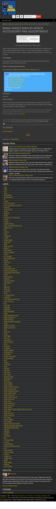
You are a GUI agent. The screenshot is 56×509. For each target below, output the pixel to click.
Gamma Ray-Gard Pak (10, 270)
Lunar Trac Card (8, 301)
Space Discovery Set (10, 389)
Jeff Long (6, 289)
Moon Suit (7, 332)
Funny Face (7, 266)
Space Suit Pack (9, 413)
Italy (5, 285)
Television (7, 432)
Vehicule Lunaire (9, 452)
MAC (5, 303)
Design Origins (8, 240)
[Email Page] (4, 123)
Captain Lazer (8, 228)
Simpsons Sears (8, 377)
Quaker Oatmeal (9, 350)
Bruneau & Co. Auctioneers (12, 217)
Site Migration (8, 379)
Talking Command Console (12, 423)
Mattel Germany (8, 319)
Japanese (7, 287)
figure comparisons (9, 258)
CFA (5, 230)
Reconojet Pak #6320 (15, 84)
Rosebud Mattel (8, 358)
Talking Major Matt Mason (11, 428)
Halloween (7, 279)
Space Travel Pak (9, 415)
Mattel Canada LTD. (10, 317)
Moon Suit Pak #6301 (15, 77)
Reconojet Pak (8, 352)
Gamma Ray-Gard (9, 268)
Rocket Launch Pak (9, 356)
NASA (6, 334)
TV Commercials (9, 440)
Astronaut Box (8, 209)
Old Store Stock (8, 342)
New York (6, 338)
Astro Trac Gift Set (9, 203)
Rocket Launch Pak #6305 (16, 79)
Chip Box (6, 232)
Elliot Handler (8, 250)
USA (5, 448)
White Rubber (8, 462)
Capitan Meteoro (9, 224)
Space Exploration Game (11, 391)
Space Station (8, 407)
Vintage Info (7, 456)
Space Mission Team (10, 393)
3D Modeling (7, 195)
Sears (5, 366)
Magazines (7, 309)
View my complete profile (10, 486)
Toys (5, 438)
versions (6, 454)
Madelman (7, 307)
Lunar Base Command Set (11, 299)
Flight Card (7, 262)
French (6, 264)
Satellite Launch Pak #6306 (16, 81)
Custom (6, 238)
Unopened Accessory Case (12, 446)
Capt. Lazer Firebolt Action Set (13, 226)
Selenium (6, 368)
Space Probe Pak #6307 (16, 82)
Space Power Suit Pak (10, 397)
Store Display (8, 421)
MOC (5, 330)
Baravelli (6, 213)
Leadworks (7, 297)
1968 (5, 187)
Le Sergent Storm (9, 295)
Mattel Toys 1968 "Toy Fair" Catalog (24, 69)
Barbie (6, 215)
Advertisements (8, 197)
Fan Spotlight (8, 256)
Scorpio (6, 362)
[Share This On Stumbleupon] (41, 121)
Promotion (7, 346)
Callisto (6, 219)
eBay (5, 244)
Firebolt (6, 260)
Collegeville (7, 236)
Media (6, 323)
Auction (6, 211)
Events (6, 254)
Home (6, 24)
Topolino (6, 434)
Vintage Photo (8, 458)
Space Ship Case (9, 405)
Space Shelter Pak (9, 403)
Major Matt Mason (9, 311)
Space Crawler (8, 385)
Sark (5, 360)
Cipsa (5, 234)
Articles (6, 201)
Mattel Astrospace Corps (11, 315)
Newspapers (7, 340)
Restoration (7, 354)
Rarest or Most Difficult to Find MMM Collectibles (23, 146)
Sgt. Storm (7, 372)
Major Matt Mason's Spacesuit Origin (19, 153)
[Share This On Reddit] (47, 121)
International (7, 283)
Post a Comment (7, 131)
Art (5, 199)
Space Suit (7, 411)
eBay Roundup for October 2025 (18, 167)
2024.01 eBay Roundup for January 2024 (21, 175)
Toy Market (7, 436)
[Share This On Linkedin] (39, 121)
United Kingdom (8, 444)
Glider (5, 275)
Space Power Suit (9, 395)
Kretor (6, 293)
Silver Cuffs (7, 375)
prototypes (7, 348)
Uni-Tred (6, 442)
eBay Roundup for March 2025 (18, 160)
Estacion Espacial (9, 252)
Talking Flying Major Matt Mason (13, 426)
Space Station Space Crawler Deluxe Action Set (18, 409)
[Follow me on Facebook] (13, 16)
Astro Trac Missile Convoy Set (12, 205)
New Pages (7, 336)
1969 (5, 189)
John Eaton (22, 113)
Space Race (7, 401)
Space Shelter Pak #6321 (16, 86)
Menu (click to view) (28, 20)
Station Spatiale (8, 419)
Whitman (6, 464)
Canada (6, 221)
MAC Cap (7, 305)
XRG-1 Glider (8, 466)
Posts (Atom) (14, 139)
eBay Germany (8, 246)
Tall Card (6, 430)
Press (5, 344)
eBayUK (6, 248)
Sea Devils (7, 364)
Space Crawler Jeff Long (11, 387)
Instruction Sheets (9, 281)
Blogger (44, 499)
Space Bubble (8, 383)
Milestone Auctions (9, 326)
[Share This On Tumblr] (44, 121)
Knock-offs (7, 291)
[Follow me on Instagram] (17, 16)
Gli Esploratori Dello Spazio (12, 272)
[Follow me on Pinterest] (21, 16)
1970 (5, 191)
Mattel (6, 313)
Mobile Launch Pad (9, 328)
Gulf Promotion (8, 277)
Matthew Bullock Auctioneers (12, 321)
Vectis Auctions (8, 450)
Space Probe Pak (9, 399)
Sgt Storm (7, 370)
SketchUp (7, 381)
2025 (5, 193)
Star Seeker (7, 417)
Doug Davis (7, 242)
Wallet (6, 460)
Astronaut (7, 207)
